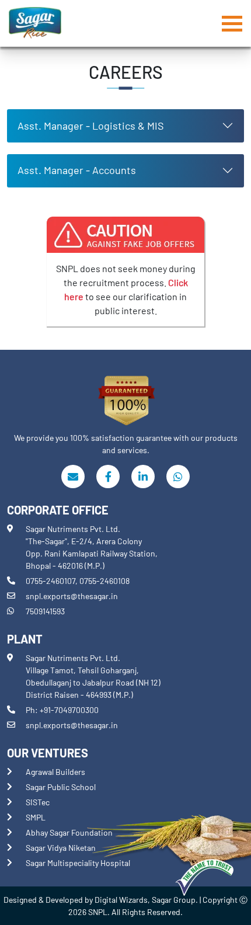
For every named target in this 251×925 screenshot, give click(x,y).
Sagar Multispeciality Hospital (78, 863)
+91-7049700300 (69, 710)
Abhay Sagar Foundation (69, 832)
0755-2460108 (104, 581)
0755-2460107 (50, 581)
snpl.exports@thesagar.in (72, 596)
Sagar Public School (61, 787)
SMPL (36, 817)
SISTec (38, 802)
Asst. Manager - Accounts (77, 170)
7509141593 (45, 611)
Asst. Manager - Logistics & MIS (91, 125)
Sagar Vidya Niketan (61, 848)
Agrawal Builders (55, 772)
